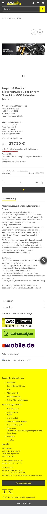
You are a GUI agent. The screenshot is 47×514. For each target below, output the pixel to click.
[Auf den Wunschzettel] (40, 32)
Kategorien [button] (7, 301)
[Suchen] (42, 9)
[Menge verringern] (4, 182)
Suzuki (13, 113)
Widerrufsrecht (13, 393)
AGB (8, 389)
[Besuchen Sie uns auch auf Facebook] (4, 491)
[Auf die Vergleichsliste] (33, 32)
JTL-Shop (27, 503)
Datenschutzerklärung (16, 386)
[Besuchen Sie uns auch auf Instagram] (10, 491)
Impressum (11, 382)
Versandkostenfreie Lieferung (26, 149)
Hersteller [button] (7, 307)
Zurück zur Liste (9, 18)
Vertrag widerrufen (23, 483)
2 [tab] (24, 76)
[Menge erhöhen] (42, 182)
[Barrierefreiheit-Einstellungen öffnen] (43, 260)
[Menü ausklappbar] (3, 1)
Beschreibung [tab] (9, 199)
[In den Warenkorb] (4, 26)
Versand (32, 497)
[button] (33, 2)
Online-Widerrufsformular (17, 400)
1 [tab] (22, 76)
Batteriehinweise (13, 396)
